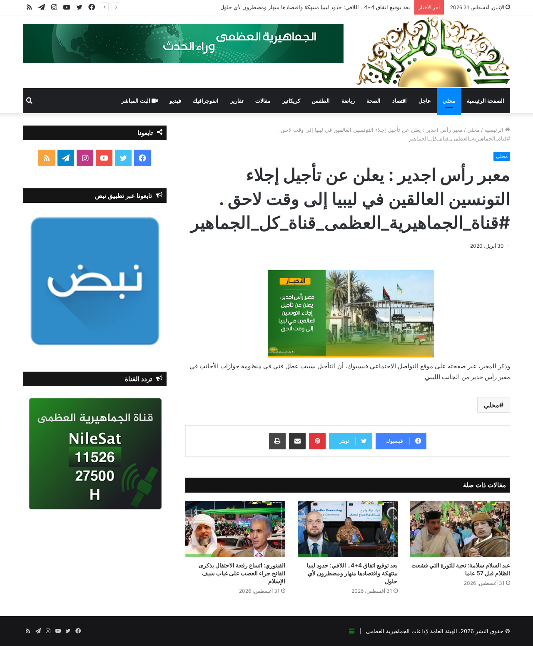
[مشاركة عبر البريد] (297, 441)
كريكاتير (291, 100)
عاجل (424, 100)
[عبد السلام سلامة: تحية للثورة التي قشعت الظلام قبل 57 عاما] (460, 529)
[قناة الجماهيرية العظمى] (433, 52)
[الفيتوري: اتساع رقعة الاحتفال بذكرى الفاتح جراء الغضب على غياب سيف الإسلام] (235, 529)
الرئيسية (494, 129)
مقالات (263, 100)
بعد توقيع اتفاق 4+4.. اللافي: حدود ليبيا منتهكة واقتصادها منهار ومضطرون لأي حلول (315, 7)
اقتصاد (399, 100)
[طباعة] (277, 441)
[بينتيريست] (317, 441)
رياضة (348, 100)
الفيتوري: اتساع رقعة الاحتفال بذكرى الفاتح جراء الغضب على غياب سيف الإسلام (242, 573)
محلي (449, 100)
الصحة (373, 100)
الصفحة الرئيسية (485, 100)
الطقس (321, 100)
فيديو (175, 100)
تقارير (237, 100)
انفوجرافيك (206, 100)
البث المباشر (136, 100)
